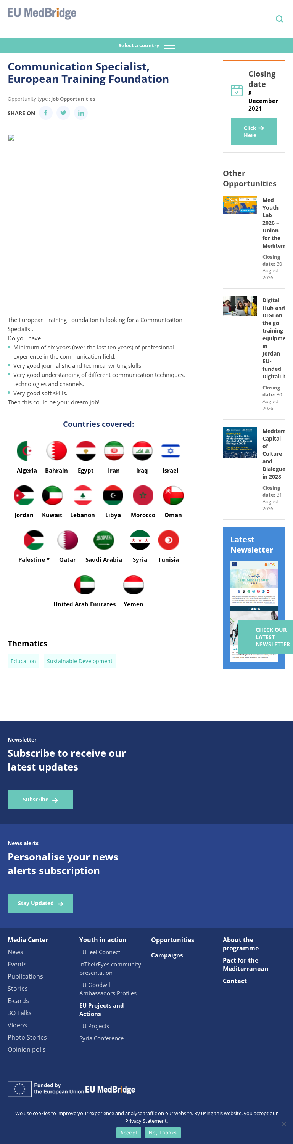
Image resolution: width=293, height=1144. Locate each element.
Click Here (250, 131)
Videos (17, 1025)
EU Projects (94, 1026)
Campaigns (167, 955)
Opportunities (172, 940)
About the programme (241, 944)
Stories (18, 988)
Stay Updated (36, 903)
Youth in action (103, 940)
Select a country (139, 45)
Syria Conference (101, 1038)
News (15, 952)
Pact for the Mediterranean (246, 964)
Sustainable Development (80, 661)
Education (23, 661)
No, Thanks (163, 1133)
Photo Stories (27, 1037)
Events (17, 964)
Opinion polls (27, 1049)
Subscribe (35, 799)
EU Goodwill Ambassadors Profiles (108, 989)
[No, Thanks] (283, 1124)
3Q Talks (20, 1013)
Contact (235, 981)
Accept (129, 1133)
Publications (25, 976)
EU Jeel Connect (99, 952)
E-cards (18, 1001)
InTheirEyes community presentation (110, 968)
